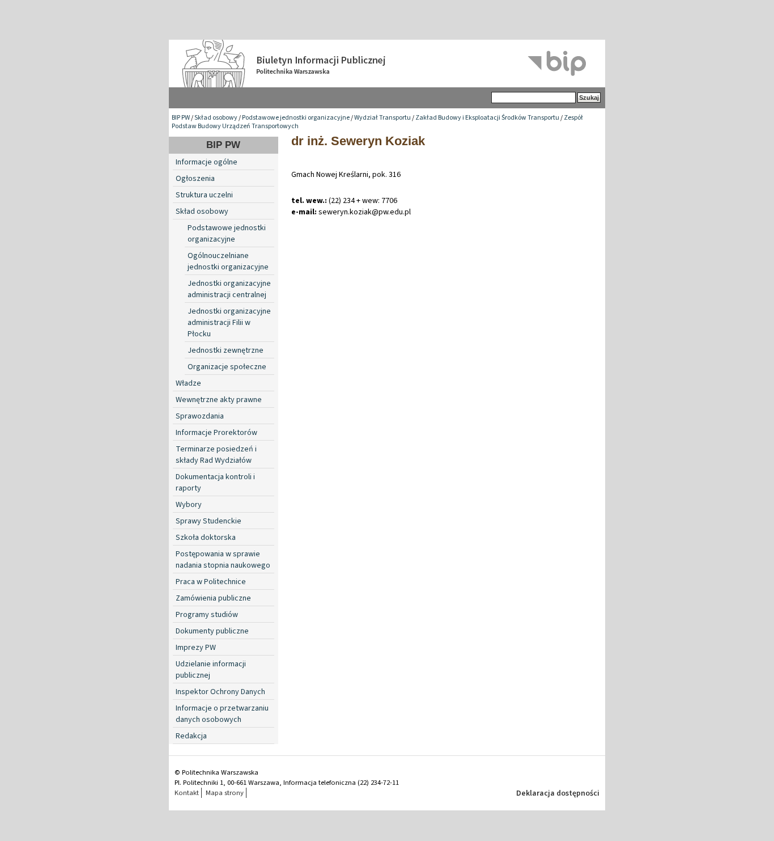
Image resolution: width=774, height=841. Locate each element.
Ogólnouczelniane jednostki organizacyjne (228, 261)
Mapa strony (225, 793)
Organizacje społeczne (227, 367)
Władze (188, 383)
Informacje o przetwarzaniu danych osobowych (222, 714)
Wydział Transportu (382, 117)
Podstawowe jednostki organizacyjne (296, 117)
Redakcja (191, 736)
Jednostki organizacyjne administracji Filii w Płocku (229, 323)
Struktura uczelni (204, 195)
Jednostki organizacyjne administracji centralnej (229, 289)
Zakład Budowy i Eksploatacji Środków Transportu (487, 117)
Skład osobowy (215, 117)
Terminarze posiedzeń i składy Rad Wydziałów (216, 454)
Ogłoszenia (195, 178)
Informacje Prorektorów (216, 432)
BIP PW (181, 117)
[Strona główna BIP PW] (387, 63)
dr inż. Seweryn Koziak (358, 141)
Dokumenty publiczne (212, 631)
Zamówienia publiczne (213, 598)
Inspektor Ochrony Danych (220, 692)
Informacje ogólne (206, 162)
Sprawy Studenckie (208, 521)
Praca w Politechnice (211, 582)
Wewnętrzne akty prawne (219, 399)
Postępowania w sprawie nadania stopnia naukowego (223, 559)
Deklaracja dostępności (557, 793)
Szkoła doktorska (206, 537)
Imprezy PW (196, 647)
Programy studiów (207, 614)
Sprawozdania (200, 416)
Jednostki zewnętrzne (225, 350)
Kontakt (187, 793)
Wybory (189, 504)
